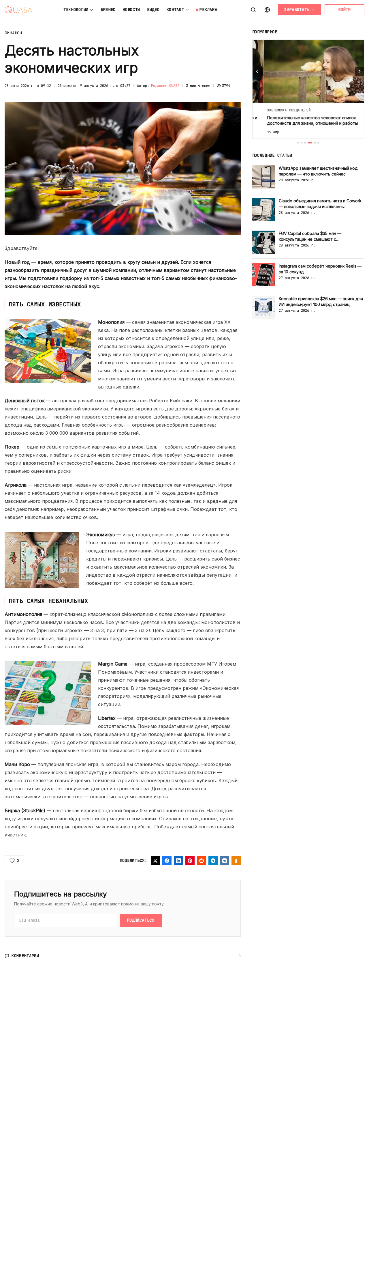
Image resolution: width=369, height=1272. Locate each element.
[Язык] (267, 10)
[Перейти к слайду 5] (315, 142)
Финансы (13, 33)
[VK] (224, 860)
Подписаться (141, 920)
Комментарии (25, 955)
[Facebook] (167, 860)
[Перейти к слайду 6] (318, 142)
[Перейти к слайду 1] (298, 142)
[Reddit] (201, 860)
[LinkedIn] (178, 860)
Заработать (296, 9)
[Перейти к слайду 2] (301, 142)
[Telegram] (213, 860)
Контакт (175, 9)
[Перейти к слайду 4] (310, 142)
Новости (131, 9)
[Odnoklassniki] (236, 860)
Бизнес (108, 9)
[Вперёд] (359, 71)
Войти (344, 9)
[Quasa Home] (18, 9)
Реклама (208, 9)
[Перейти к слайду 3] (305, 142)
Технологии (76, 9)
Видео (153, 9)
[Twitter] (155, 860)
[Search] (253, 10)
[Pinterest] (190, 860)
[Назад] (257, 71)
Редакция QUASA (165, 85)
